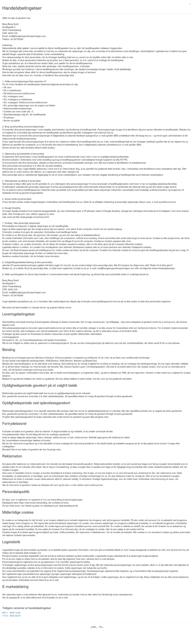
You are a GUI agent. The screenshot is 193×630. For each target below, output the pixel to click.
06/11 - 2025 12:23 (11, 612)
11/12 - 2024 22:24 (11, 615)
